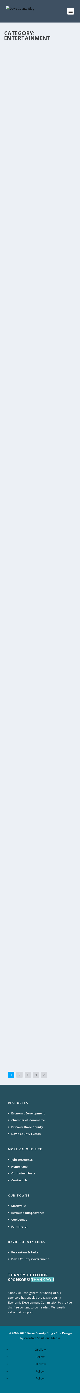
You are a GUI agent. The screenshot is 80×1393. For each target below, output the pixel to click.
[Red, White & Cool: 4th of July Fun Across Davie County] (40, 322)
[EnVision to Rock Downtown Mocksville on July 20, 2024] (40, 874)
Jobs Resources (22, 1160)
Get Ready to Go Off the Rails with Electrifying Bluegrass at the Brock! (38, 402)
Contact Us (19, 1180)
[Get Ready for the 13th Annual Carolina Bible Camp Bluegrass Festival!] (40, 253)
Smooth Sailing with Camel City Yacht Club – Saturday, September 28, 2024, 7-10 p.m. (39, 820)
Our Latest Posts (23, 1173)
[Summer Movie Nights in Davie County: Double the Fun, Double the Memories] (40, 118)
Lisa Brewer (27, 74)
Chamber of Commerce (28, 1120)
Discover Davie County (27, 1127)
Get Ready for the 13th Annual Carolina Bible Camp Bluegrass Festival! (37, 267)
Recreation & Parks (24, 1252)
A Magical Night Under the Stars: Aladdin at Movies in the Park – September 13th (38, 198)
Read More (19, 101)
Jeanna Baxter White (32, 144)
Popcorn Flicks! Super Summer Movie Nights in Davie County (37, 1022)
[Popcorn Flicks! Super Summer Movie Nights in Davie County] (40, 1009)
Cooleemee (19, 1219)
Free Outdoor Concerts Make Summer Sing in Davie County (36, 470)
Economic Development (28, 1113)
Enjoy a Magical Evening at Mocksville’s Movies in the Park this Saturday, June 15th (38, 954)
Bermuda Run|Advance (27, 1213)
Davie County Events (26, 1134)
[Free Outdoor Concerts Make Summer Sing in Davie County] (40, 457)
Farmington (19, 1226)
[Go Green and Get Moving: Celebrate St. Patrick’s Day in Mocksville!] (40, 587)
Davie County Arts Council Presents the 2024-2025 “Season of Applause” (37, 750)
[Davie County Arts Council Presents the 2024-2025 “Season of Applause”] (40, 735)
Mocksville (18, 1206)
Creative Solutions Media (42, 1338)
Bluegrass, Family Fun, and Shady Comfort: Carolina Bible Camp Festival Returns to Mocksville (40, 64)
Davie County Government (30, 1259)
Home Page (19, 1166)
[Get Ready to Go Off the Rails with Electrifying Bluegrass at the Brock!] (40, 387)
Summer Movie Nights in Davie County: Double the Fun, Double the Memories (39, 133)
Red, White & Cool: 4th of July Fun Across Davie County (36, 335)
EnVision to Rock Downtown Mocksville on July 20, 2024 (36, 887)
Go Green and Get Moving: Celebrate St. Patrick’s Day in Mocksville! (36, 602)
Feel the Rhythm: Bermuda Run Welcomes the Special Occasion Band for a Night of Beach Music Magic (39, 678)
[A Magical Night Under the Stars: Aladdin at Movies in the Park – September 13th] (40, 183)
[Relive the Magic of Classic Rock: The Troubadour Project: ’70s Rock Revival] (40, 522)
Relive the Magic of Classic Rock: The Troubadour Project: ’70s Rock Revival (39, 537)
